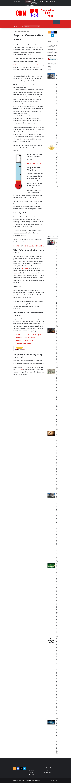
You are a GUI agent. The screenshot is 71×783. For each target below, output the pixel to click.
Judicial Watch (32, 771)
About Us (62, 23)
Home (15, 23)
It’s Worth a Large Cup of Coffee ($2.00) (29, 336)
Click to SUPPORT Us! (34, 165)
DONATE (16, 247)
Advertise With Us (49, 769)
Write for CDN (49, 23)
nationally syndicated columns (34, 66)
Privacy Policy (48, 774)
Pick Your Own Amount (23, 344)
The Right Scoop (32, 776)
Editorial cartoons (18, 66)
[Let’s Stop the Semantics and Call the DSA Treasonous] (51, 332)
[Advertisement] (52, 213)
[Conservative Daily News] (35, 14)
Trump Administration (31, 23)
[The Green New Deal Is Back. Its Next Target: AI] (51, 724)
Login (46, 771)
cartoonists (25, 270)
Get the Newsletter (41, 23)
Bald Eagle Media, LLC (37, 782)
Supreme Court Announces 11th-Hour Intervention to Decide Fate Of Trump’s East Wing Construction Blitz (32, 3)
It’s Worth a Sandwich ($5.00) (25, 339)
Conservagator (32, 769)
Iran (18, 23)
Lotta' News (31, 774)
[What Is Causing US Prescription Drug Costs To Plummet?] (51, 148)
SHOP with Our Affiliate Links (34, 247)
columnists (16, 274)
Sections (22, 23)
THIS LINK (19, 371)
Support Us (56, 23)
